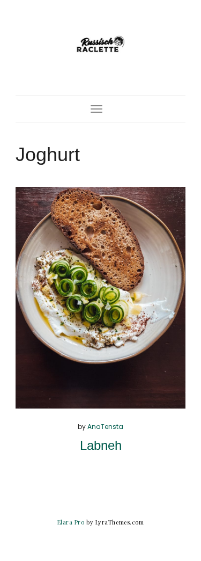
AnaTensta (105, 426)
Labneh (101, 445)
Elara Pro (71, 522)
